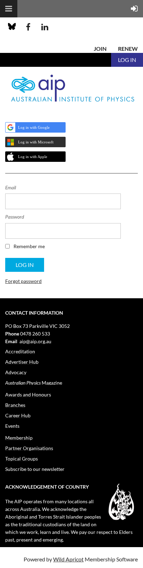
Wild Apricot (68, 559)
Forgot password (23, 281)
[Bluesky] (12, 27)
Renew (128, 48)
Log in (127, 59)
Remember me (29, 246)
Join (100, 48)
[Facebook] (28, 27)
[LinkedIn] (45, 27)
